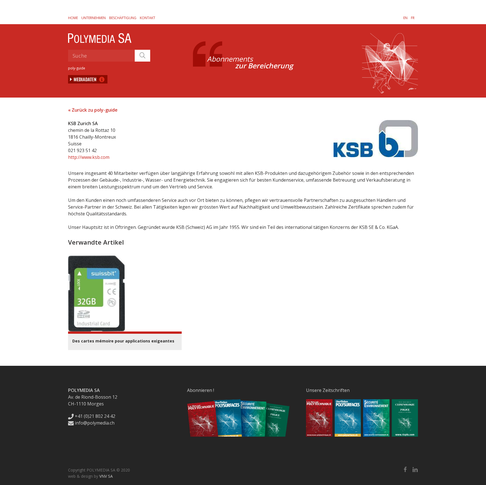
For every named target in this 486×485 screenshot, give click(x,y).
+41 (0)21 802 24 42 (94, 416)
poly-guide (76, 68)
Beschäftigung (122, 17)
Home (73, 17)
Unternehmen (93, 17)
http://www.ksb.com (88, 157)
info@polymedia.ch (94, 423)
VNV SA (106, 476)
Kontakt (147, 17)
